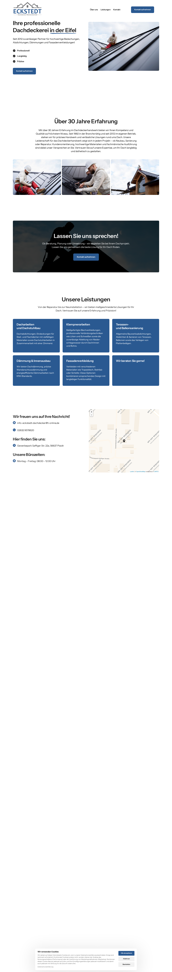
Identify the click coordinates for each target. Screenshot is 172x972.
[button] (124, 441)
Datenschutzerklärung (45, 967)
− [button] (91, 415)
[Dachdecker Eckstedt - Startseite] (27, 10)
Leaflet (132, 471)
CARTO (156, 471)
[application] (124, 440)
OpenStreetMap (140, 471)
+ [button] (91, 412)
